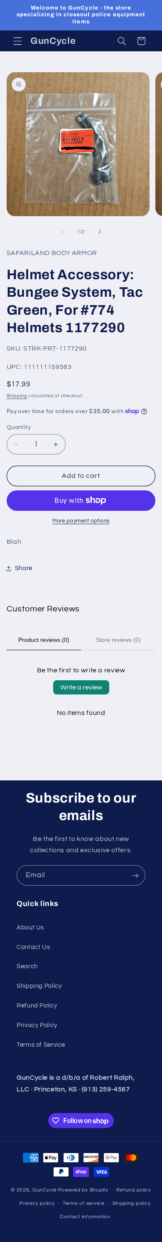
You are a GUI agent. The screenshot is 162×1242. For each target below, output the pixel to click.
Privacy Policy (37, 1025)
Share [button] (23, 568)
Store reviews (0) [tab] (118, 639)
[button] (17, 40)
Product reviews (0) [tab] (43, 639)
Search (27, 966)
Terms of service (84, 1203)
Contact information (85, 1216)
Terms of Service (41, 1045)
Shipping (17, 396)
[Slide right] (100, 232)
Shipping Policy (39, 986)
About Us (30, 927)
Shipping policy (131, 1203)
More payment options (81, 521)
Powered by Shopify (83, 1190)
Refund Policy (37, 1005)
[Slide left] (62, 232)
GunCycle (44, 1190)
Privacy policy (37, 1203)
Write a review (81, 687)
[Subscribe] (135, 875)
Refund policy (133, 1190)
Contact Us (33, 947)
